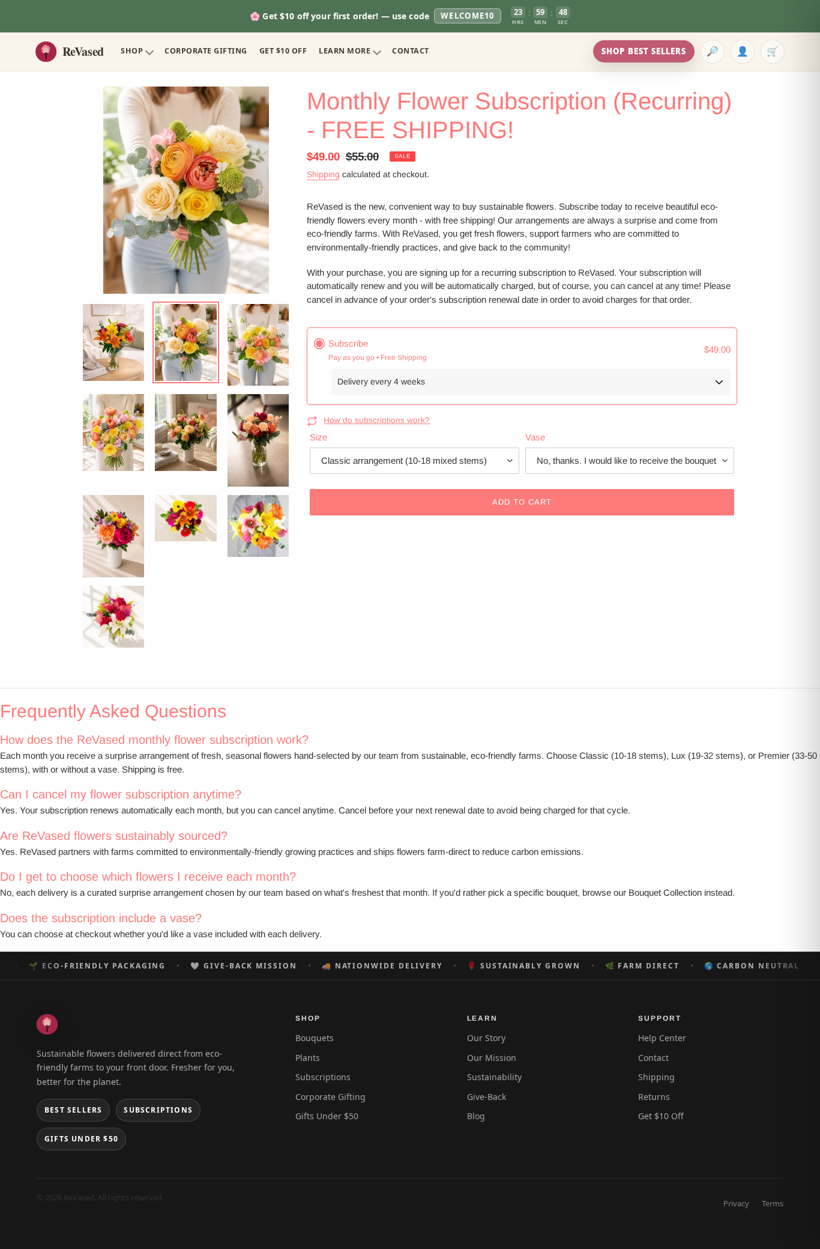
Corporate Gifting (205, 51)
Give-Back (486, 1096)
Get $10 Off (283, 51)
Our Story (486, 1038)
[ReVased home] (47, 1024)
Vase (535, 437)
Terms (772, 1203)
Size (318, 437)
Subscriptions (158, 1110)
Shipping (323, 174)
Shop (132, 51)
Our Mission (491, 1057)
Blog (476, 1116)
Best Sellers (73, 1110)
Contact (410, 51)
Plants (307, 1057)
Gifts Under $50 (81, 1139)
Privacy (736, 1203)
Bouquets (314, 1038)
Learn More (344, 51)
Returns (654, 1096)
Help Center (662, 1038)
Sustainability (494, 1077)
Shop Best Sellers (643, 51)
